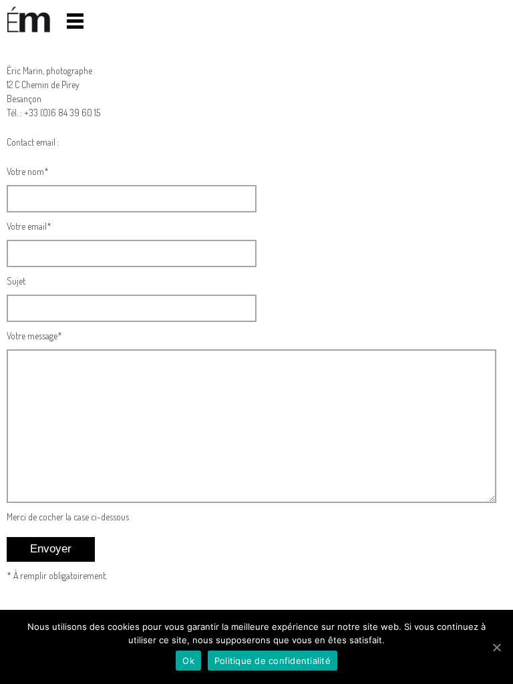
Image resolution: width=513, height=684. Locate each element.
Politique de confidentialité (272, 660)
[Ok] (496, 647)
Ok (188, 660)
